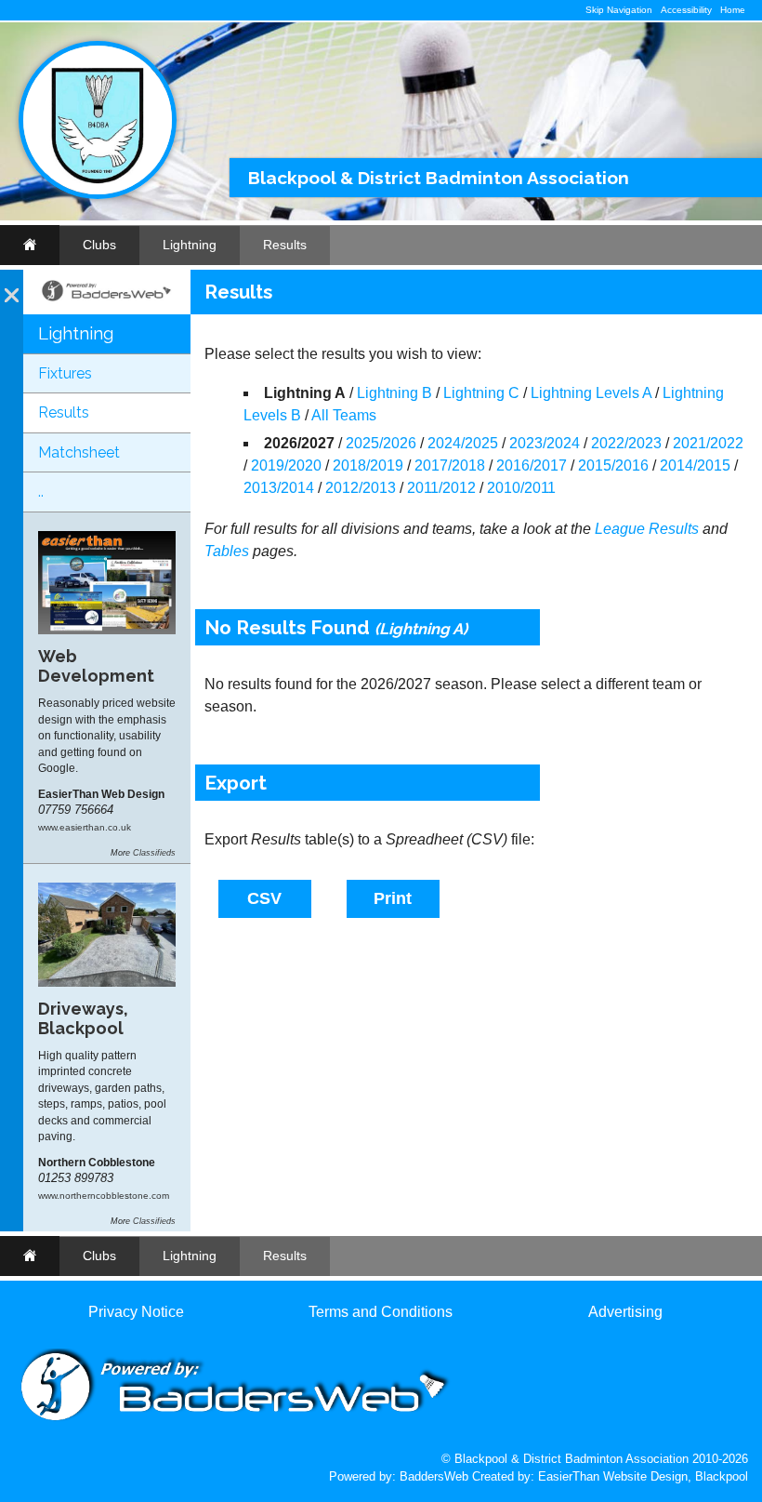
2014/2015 (695, 465)
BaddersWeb (434, 1476)
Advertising (625, 1312)
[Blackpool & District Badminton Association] (98, 195)
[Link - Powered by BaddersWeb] (107, 299)
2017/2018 (449, 465)
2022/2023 (626, 443)
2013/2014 (278, 488)
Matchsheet (79, 452)
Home (732, 10)
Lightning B (394, 393)
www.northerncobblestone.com (103, 1195)
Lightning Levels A (591, 393)
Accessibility (686, 10)
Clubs (99, 244)
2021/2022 (708, 443)
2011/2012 (441, 488)
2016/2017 (531, 465)
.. (41, 491)
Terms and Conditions (381, 1312)
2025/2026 (381, 443)
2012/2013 (360, 488)
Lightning (190, 244)
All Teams (343, 415)
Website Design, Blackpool (675, 1476)
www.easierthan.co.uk (84, 827)
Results (285, 244)
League (620, 529)
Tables (226, 551)
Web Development (96, 665)
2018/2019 (368, 465)
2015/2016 (613, 465)
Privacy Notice (136, 1312)
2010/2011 (521, 488)
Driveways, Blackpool (83, 1018)
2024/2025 (462, 443)
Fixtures (65, 373)
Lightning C (481, 393)
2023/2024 (544, 443)
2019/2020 (286, 465)
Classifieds (154, 852)
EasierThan (568, 1476)
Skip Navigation (618, 10)
